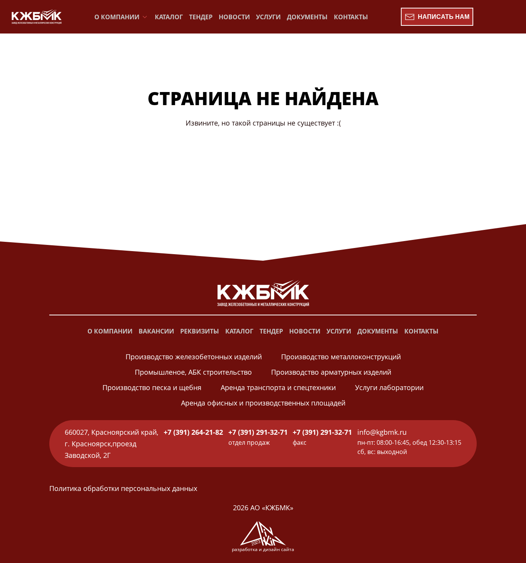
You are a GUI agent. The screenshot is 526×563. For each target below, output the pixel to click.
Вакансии (156, 331)
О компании (109, 331)
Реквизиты (199, 331)
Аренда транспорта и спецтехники (278, 387)
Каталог (169, 17)
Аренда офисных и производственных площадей (263, 402)
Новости (234, 17)
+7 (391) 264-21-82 (193, 432)
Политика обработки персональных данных (123, 488)
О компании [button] (116, 17)
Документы (307, 17)
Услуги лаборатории (389, 387)
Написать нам (443, 16)
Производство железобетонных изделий (194, 356)
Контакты (351, 17)
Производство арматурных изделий (331, 372)
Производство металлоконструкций (341, 356)
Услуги (268, 17)
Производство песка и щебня (151, 387)
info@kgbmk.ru (382, 432)
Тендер (201, 17)
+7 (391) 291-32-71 (258, 432)
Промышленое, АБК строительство (193, 372)
